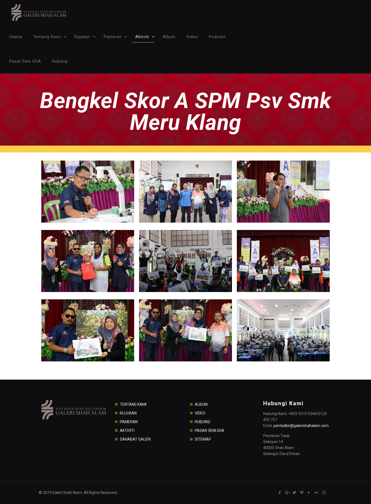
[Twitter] (294, 492)
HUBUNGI (202, 422)
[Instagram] (324, 492)
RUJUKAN (128, 413)
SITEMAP (203, 439)
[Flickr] (316, 492)
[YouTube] (309, 492)
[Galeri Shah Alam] (38, 12)
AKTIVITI (127, 430)
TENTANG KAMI (133, 404)
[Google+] (287, 492)
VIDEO (200, 413)
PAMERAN (129, 422)
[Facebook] (280, 492)
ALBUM (201, 404)
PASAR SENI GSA (209, 430)
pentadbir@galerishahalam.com (301, 425)
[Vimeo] (302, 492)
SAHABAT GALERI (135, 439)
